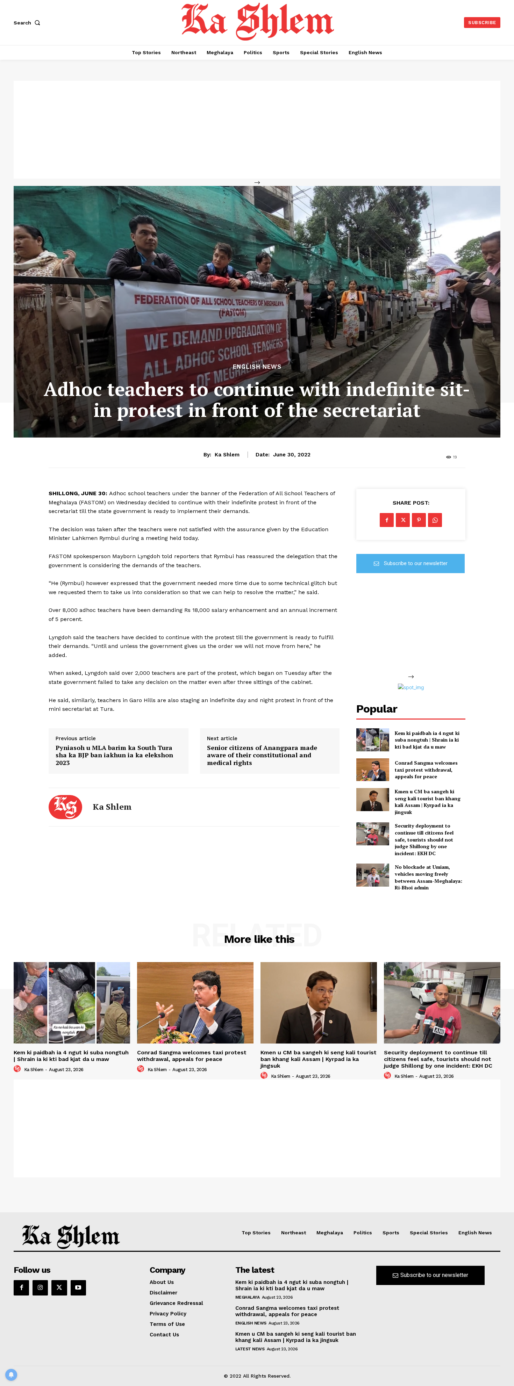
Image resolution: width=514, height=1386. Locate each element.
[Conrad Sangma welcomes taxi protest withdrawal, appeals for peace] (372, 769)
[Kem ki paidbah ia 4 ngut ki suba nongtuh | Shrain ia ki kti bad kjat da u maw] (372, 739)
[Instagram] (40, 1287)
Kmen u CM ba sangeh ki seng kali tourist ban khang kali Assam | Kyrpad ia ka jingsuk (428, 801)
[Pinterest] (419, 520)
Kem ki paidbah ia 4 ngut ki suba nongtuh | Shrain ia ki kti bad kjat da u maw (427, 740)
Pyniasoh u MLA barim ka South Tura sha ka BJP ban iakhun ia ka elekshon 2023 (114, 755)
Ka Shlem (227, 455)
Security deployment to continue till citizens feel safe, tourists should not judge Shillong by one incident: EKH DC (424, 839)
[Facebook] (387, 520)
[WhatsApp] (435, 520)
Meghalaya (247, 1297)
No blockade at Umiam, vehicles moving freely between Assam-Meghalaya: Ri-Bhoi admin (428, 877)
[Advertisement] (257, 130)
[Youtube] (78, 1287)
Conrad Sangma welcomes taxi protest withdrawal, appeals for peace (426, 769)
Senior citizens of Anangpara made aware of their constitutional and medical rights (262, 755)
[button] (28, 22)
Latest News (250, 1349)
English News (257, 367)
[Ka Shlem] (65, 807)
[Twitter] (403, 520)
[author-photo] (18, 1069)
